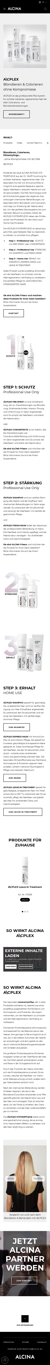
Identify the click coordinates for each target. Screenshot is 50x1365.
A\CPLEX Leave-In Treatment (25, 887)
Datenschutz (8, 1342)
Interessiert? (16, 114)
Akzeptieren (11, 966)
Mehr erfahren (26, 966)
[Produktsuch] (45, 9)
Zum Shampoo (17, 727)
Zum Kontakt (24, 1280)
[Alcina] (14, 8)
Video (19, 143)
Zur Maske (15, 778)
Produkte (7, 143)
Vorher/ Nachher (35, 143)
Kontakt (14, 313)
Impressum (42, 1342)
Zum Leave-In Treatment (23, 812)
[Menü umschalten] (4, 8)
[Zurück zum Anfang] (25, 1318)
